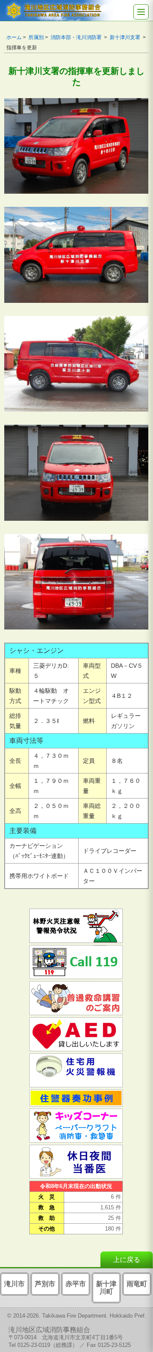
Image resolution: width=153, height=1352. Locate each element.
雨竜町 (137, 1283)
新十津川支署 (126, 37)
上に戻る (126, 1259)
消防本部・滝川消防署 (77, 37)
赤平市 (75, 1283)
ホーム (14, 37)
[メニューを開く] (141, 12)
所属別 (36, 37)
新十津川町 (106, 1287)
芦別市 (45, 1283)
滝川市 (14, 1283)
